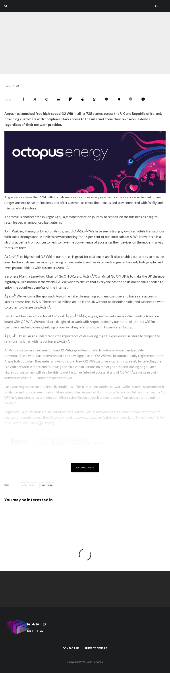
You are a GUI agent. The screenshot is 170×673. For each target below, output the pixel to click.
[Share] (23, 99)
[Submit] (82, 99)
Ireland (48, 485)
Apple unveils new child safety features (48, 513)
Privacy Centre (96, 648)
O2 (29, 71)
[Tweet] (35, 99)
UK (56, 71)
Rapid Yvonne (13, 71)
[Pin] (46, 99)
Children (29, 485)
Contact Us (70, 648)
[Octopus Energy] (85, 192)
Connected (42, 71)
